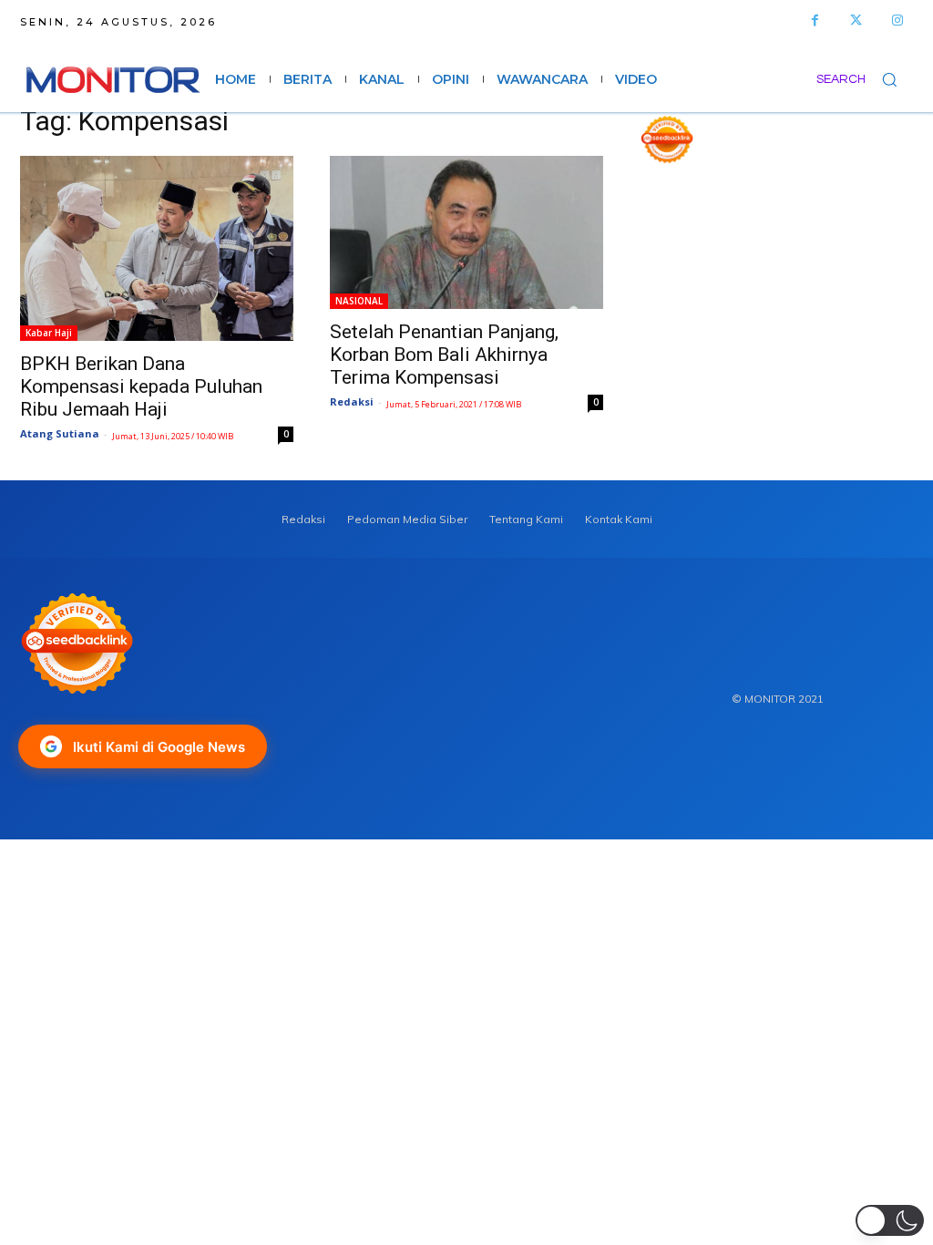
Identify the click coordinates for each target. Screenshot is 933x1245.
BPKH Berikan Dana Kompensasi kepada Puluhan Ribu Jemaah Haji (141, 386)
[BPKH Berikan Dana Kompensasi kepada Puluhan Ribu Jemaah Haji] (156, 248)
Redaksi (352, 401)
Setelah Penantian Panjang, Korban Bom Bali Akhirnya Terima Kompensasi (444, 354)
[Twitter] (856, 20)
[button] (864, 79)
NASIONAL (359, 300)
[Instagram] (897, 20)
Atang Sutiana (59, 433)
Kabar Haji (49, 332)
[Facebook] (815, 20)
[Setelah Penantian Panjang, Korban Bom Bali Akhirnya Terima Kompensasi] (466, 232)
